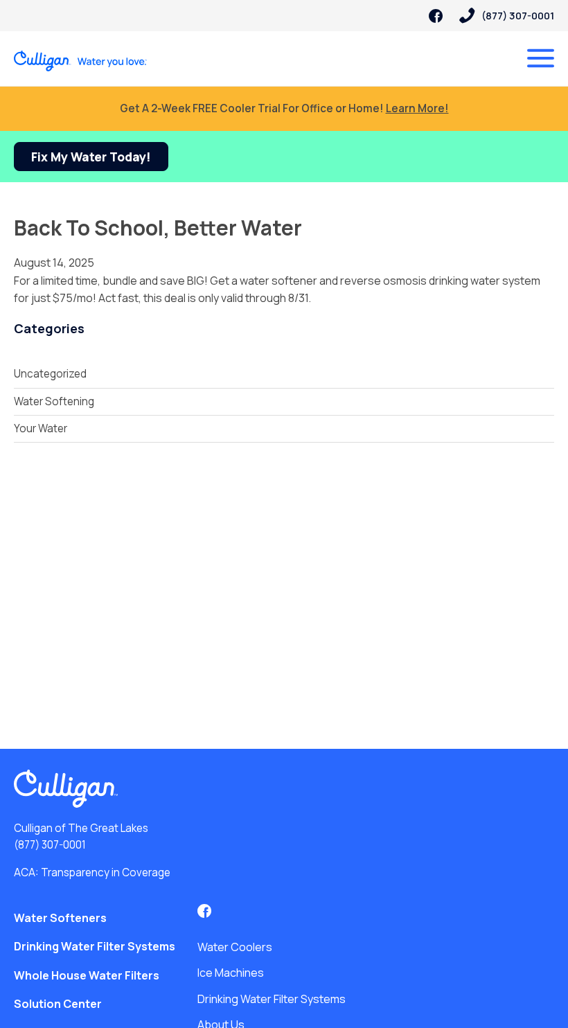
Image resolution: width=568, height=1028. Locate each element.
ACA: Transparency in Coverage (92, 872)
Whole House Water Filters (86, 975)
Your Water (40, 428)
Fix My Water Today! (91, 156)
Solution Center (58, 1003)
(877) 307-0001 (50, 845)
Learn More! (417, 108)
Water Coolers (234, 947)
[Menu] (540, 58)
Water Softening (54, 401)
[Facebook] (436, 16)
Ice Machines (230, 972)
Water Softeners (60, 917)
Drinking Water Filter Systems (94, 946)
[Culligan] (81, 61)
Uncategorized (50, 373)
